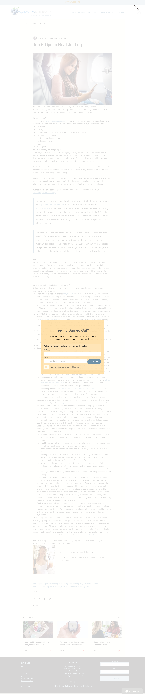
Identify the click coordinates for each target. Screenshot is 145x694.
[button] (136, 7)
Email (46, 357)
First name (47, 350)
